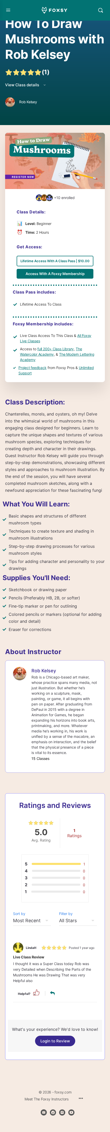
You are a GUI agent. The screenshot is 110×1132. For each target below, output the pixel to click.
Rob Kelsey (43, 670)
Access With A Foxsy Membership (55, 273)
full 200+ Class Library (55, 349)
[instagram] (62, 1112)
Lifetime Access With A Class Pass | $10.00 (55, 261)
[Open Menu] (8, 10)
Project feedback (32, 367)
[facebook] (53, 1112)
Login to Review (55, 1041)
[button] (36, 992)
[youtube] (71, 1112)
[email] (44, 1112)
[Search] (100, 10)
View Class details (22, 84)
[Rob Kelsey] (19, 673)
